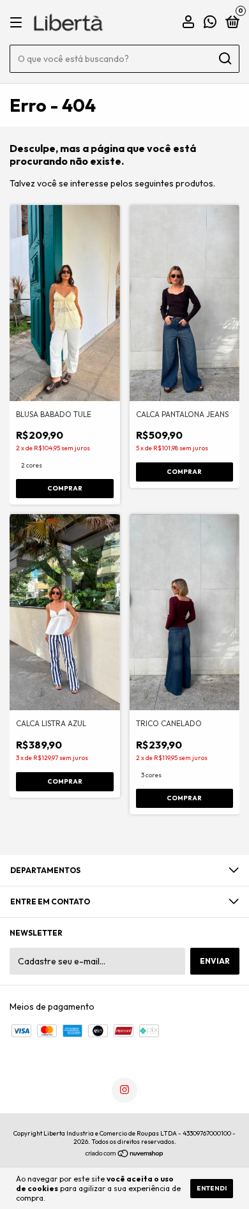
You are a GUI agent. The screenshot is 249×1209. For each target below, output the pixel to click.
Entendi (212, 1188)
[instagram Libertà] (124, 1090)
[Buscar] (224, 58)
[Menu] (18, 22)
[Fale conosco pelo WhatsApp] (210, 23)
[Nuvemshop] (125, 1154)
